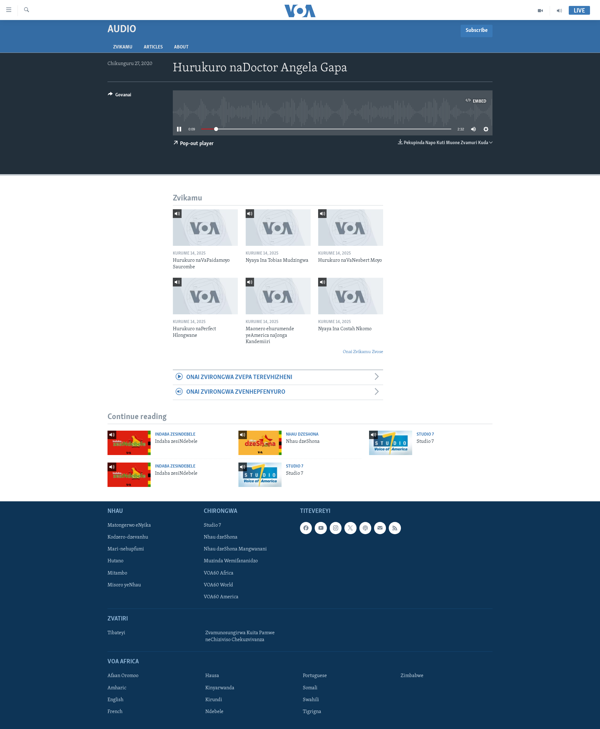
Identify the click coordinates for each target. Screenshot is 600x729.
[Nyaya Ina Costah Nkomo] (350, 296)
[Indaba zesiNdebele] (129, 443)
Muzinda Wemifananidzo (231, 561)
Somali (310, 687)
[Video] (540, 10)
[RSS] (395, 528)
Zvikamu (122, 47)
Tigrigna (312, 711)
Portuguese (315, 675)
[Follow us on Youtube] (321, 528)
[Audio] (559, 10)
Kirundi (213, 699)
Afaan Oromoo (123, 675)
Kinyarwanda (219, 687)
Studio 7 (425, 434)
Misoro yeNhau (124, 585)
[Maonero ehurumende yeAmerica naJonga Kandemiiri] (278, 296)
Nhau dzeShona (302, 434)
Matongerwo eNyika (129, 525)
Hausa (212, 675)
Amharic (117, 687)
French (115, 711)
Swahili (311, 699)
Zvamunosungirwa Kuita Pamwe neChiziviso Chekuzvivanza (240, 636)
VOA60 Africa (218, 573)
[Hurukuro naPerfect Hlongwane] (205, 296)
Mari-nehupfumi (126, 549)
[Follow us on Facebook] (306, 528)
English (115, 699)
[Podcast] (365, 528)
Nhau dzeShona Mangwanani (235, 549)
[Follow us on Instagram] (336, 528)
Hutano (115, 561)
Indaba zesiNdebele (175, 434)
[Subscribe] (380, 528)
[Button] (119, 96)
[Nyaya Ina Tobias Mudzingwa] (278, 227)
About (181, 47)
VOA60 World (218, 585)
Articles (153, 47)
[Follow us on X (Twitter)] (350, 528)
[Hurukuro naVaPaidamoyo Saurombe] (205, 227)
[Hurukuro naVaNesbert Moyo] (350, 227)
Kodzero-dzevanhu (128, 537)
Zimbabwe (412, 675)
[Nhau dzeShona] (260, 443)
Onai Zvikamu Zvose (363, 352)
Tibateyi (116, 632)
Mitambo (117, 573)
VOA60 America (221, 597)
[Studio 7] (390, 443)
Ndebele (214, 711)
